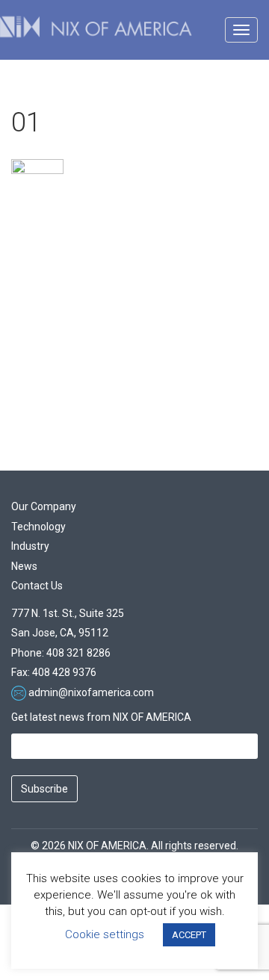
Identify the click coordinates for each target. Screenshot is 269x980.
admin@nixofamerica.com (91, 692)
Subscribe (44, 789)
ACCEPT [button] (189, 934)
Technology (38, 527)
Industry (30, 546)
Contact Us (37, 586)
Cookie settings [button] (104, 934)
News (24, 566)
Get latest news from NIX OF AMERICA (101, 717)
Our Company (43, 506)
